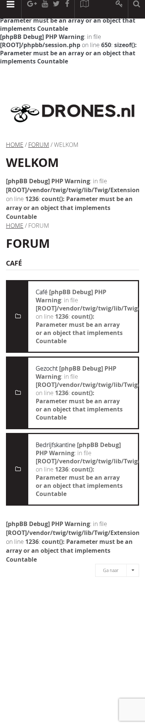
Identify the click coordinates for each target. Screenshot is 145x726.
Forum (38, 145)
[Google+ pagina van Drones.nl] (32, 9)
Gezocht (47, 368)
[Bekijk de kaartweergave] (84, 9)
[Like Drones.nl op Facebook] (66, 9)
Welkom (32, 162)
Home (14, 145)
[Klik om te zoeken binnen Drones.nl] (136, 9)
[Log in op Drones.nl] (119, 9)
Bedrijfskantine (55, 445)
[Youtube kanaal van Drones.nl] (44, 9)
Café (42, 292)
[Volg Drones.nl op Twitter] (56, 9)
